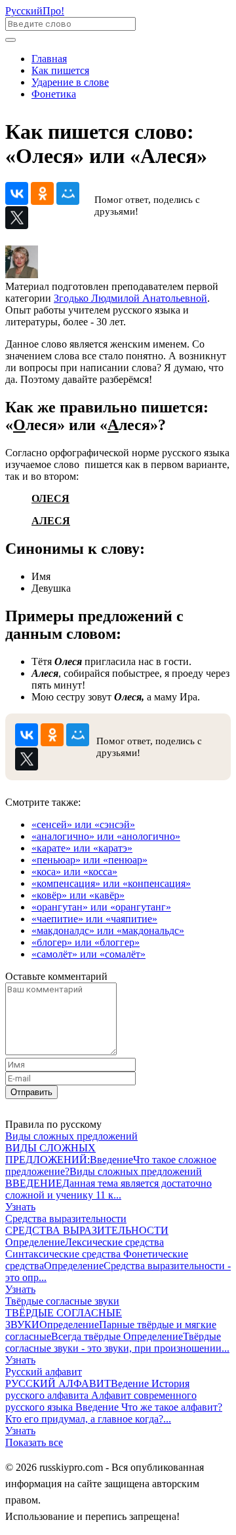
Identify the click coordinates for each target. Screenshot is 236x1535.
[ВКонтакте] (16, 193)
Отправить (31, 1092)
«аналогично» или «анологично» (105, 836)
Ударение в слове (70, 82)
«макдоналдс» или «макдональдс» (107, 930)
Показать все (34, 1442)
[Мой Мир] (67, 193)
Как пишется (60, 70)
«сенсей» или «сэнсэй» (83, 824)
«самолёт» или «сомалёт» (88, 954)
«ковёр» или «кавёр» (78, 895)
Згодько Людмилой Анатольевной (130, 298)
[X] (16, 217)
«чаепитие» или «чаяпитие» (94, 918)
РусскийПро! (34, 10)
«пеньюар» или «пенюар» (89, 859)
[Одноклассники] (42, 193)
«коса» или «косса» (74, 871)
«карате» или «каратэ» (81, 848)
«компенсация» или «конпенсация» (111, 883)
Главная (49, 58)
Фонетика (53, 93)
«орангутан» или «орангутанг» (101, 906)
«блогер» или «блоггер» (85, 942)
